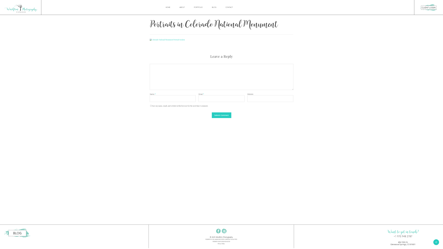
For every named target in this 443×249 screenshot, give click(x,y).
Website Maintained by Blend (221, 241)
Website (250, 94)
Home (168, 7)
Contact (229, 7)
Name (153, 94)
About (182, 7)
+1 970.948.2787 (403, 236)
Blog (214, 7)
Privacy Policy (221, 244)
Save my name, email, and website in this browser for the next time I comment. (180, 106)
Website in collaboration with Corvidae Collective (221, 239)
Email (201, 94)
